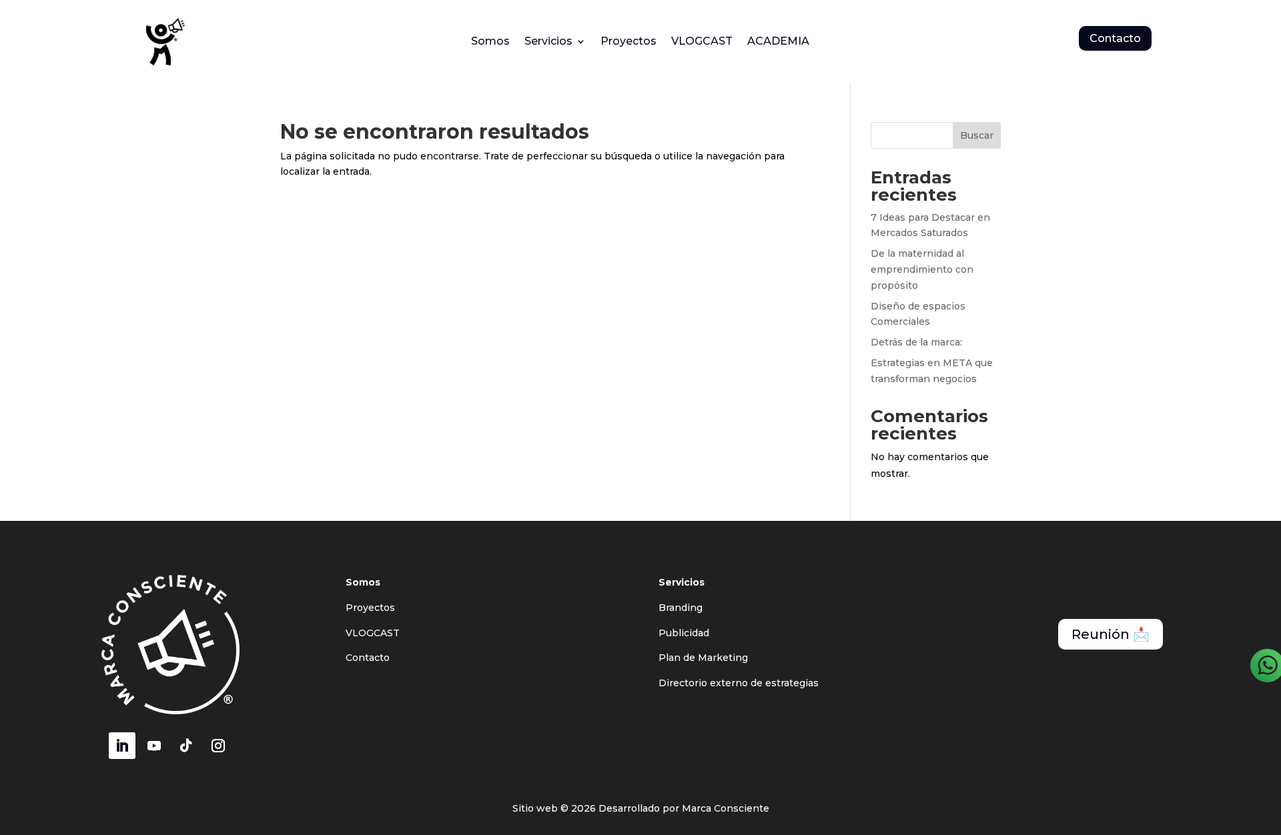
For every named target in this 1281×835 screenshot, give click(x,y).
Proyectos (628, 42)
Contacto (1115, 38)
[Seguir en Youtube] (154, 745)
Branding (681, 608)
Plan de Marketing (703, 658)
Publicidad (684, 633)
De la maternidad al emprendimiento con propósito (922, 269)
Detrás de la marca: (916, 342)
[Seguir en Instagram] (218, 745)
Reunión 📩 (1111, 634)
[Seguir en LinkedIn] (122, 745)
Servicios (548, 42)
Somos (490, 42)
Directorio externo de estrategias (739, 683)
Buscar (976, 135)
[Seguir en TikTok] (186, 745)
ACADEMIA (778, 42)
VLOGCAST (702, 42)
